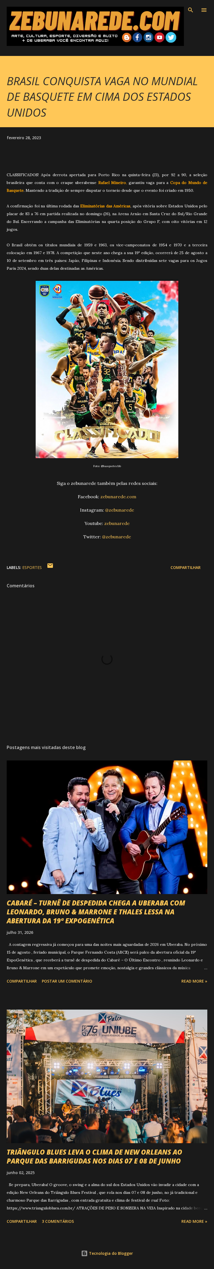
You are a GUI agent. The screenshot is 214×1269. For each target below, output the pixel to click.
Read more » (194, 981)
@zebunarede (119, 510)
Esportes (32, 567)
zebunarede (117, 523)
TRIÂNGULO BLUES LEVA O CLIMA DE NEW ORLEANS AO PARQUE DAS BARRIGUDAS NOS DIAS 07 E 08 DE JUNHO (94, 1156)
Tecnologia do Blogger (110, 1253)
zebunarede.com (118, 496)
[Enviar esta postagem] (50, 567)
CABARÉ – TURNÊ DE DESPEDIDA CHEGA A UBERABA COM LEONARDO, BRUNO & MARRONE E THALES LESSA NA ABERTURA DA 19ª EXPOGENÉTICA (96, 911)
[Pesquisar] (190, 10)
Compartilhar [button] (186, 567)
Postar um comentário (67, 981)
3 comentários (58, 1221)
